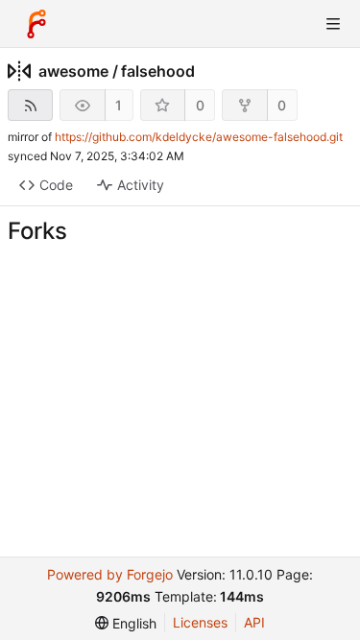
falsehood (158, 71)
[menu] (125, 623)
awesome (73, 71)
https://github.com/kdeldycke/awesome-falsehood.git (199, 137)
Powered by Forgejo (110, 574)
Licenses (200, 622)
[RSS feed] (30, 105)
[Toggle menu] (333, 24)
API (254, 622)
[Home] (36, 24)
